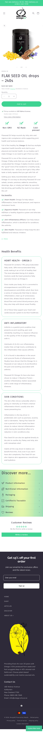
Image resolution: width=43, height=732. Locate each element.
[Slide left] (17, 67)
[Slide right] (26, 67)
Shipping (12, 88)
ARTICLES (8, 606)
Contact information (22, 723)
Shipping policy (33, 720)
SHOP (6, 601)
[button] (4, 13)
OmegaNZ (13, 717)
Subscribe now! (34, 728)
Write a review (21, 535)
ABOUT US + (9, 615)
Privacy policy (11, 720)
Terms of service (22, 720)
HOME (6, 597)
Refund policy (34, 717)
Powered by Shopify (22, 717)
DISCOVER (8, 611)
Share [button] (6, 239)
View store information (12, 117)
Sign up (21, 586)
